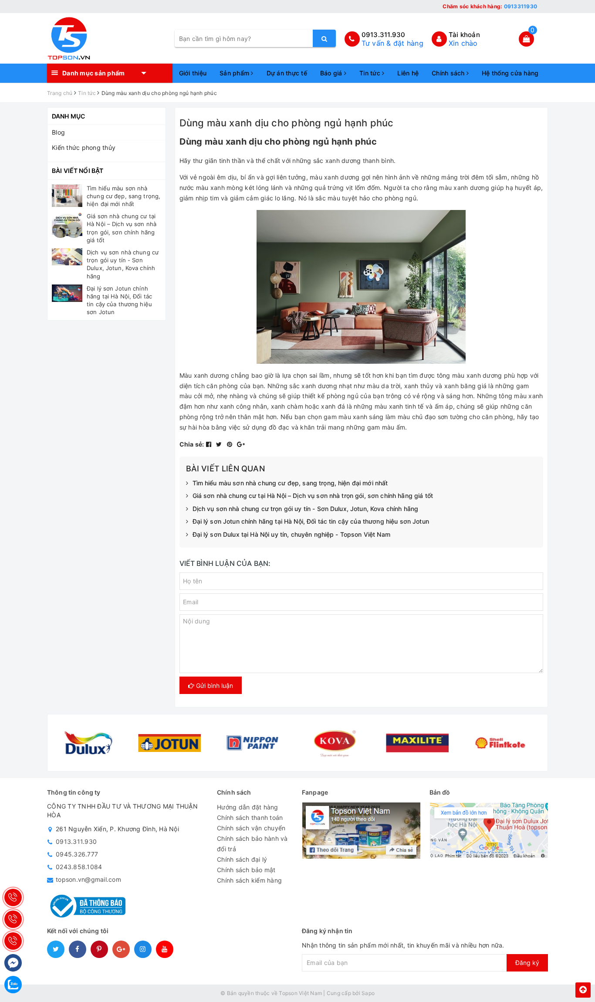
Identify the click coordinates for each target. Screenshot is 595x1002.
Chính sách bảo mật (246, 869)
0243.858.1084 (79, 866)
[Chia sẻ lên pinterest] (230, 444)
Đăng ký (527, 962)
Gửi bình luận (213, 685)
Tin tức (370, 73)
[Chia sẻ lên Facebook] (209, 444)
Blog (58, 132)
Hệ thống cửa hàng (510, 73)
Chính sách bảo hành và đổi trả (252, 844)
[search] (324, 38)
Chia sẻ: (191, 444)
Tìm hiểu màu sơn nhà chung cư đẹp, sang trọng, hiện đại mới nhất (290, 483)
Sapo (368, 993)
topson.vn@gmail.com (88, 879)
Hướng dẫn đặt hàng (247, 807)
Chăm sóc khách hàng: (490, 6)
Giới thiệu (193, 73)
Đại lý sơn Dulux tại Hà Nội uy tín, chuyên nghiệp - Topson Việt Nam (291, 534)
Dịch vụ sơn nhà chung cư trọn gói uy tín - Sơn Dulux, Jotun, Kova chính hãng (306, 508)
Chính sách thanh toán (250, 817)
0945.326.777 (77, 854)
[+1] (241, 444)
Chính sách (449, 73)
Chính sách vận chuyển (251, 828)
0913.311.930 (384, 34)
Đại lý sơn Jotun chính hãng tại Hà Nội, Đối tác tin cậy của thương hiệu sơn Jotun (311, 521)
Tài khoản (464, 34)
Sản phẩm (235, 73)
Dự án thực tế (287, 73)
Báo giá (332, 73)
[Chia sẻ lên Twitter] (220, 444)
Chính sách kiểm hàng (249, 880)
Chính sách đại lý (242, 859)
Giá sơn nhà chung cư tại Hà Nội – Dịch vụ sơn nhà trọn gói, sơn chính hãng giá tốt (313, 495)
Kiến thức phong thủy (83, 147)
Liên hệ (408, 73)
